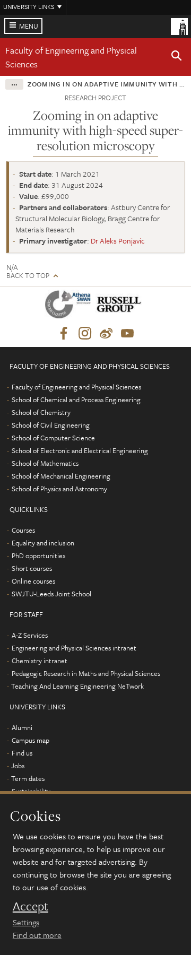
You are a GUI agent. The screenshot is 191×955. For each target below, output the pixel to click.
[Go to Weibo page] (106, 333)
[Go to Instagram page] (85, 333)
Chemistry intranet (39, 660)
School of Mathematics (45, 463)
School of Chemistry (41, 412)
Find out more (37, 935)
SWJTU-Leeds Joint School (51, 593)
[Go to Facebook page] (63, 333)
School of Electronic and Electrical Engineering (80, 450)
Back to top (27, 276)
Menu (28, 26)
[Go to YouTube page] (127, 333)
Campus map (30, 740)
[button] (177, 57)
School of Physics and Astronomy (59, 488)
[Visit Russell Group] (121, 306)
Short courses (32, 568)
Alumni (22, 727)
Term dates (28, 778)
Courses (23, 530)
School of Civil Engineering (51, 425)
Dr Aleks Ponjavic (118, 240)
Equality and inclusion (43, 542)
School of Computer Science (53, 437)
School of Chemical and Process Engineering (76, 399)
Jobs (17, 765)
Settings (26, 922)
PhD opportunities (38, 555)
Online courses (33, 581)
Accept (30, 906)
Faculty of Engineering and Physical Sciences (76, 386)
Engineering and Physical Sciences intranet (74, 648)
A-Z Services (30, 635)
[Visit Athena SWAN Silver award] (70, 306)
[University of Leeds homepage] (179, 25)
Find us (22, 753)
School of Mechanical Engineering (61, 476)
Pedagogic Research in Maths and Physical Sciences (86, 673)
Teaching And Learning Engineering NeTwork (77, 686)
